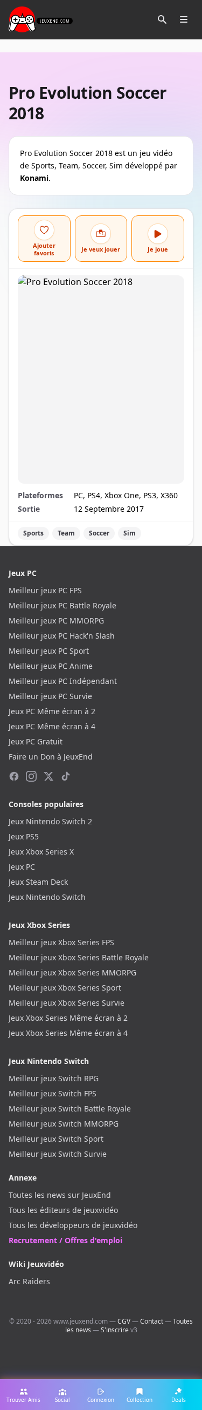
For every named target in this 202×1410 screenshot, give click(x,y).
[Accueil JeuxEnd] (41, 19)
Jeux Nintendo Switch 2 (50, 821)
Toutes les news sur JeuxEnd (60, 1195)
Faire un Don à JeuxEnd (51, 756)
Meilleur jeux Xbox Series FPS (61, 942)
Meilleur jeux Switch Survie (58, 1154)
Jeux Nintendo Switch (47, 897)
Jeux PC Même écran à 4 (52, 726)
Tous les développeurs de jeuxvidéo (73, 1225)
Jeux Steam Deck (38, 882)
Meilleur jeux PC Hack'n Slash (62, 636)
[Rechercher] (162, 19)
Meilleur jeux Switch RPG (54, 1078)
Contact (151, 1321)
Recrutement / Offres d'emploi (65, 1240)
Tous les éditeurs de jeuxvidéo (63, 1210)
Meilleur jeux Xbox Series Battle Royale (79, 957)
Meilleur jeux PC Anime (51, 666)
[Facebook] (14, 776)
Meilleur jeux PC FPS (45, 590)
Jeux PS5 (24, 836)
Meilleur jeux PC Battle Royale (62, 605)
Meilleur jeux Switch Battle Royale (70, 1108)
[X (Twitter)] (48, 776)
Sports (33, 533)
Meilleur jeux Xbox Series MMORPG (72, 972)
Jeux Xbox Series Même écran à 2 (68, 1018)
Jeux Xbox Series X (41, 851)
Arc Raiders (29, 1281)
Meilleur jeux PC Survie (50, 696)
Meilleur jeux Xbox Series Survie (66, 1003)
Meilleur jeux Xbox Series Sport (65, 987)
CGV (123, 1321)
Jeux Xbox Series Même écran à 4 (68, 1033)
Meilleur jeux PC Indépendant (63, 681)
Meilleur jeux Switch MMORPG (64, 1123)
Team (66, 533)
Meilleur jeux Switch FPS (52, 1093)
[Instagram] (31, 776)
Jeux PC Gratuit (35, 741)
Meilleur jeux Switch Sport (56, 1139)
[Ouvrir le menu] (183, 19)
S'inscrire (115, 1329)
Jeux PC (22, 867)
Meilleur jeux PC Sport (49, 651)
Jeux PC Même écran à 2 (52, 711)
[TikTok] (65, 776)
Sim (129, 533)
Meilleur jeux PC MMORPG (56, 620)
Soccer (99, 533)
